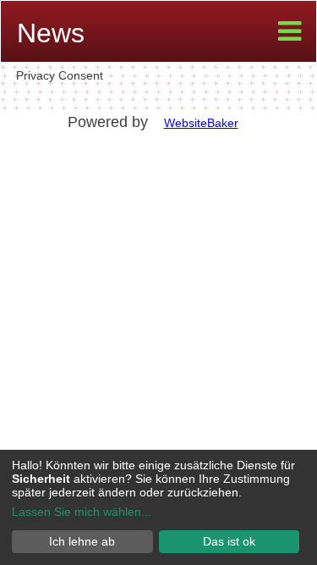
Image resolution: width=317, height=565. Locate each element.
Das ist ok (229, 541)
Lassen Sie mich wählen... (81, 511)
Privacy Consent (59, 75)
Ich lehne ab (82, 541)
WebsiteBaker (201, 123)
